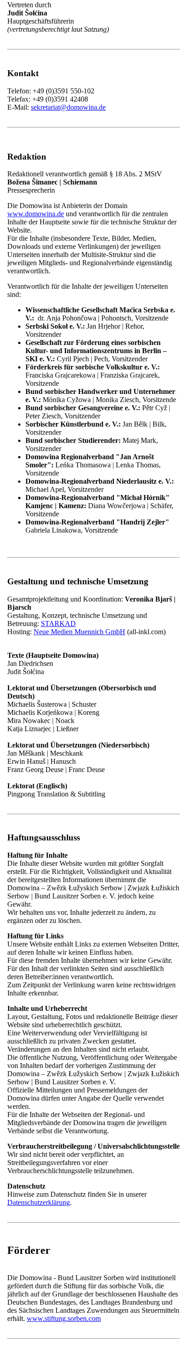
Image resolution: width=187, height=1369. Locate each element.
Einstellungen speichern (135, 620)
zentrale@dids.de (55, 1020)
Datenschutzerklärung (38, 629)
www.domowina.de (35, 214)
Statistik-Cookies (58, 603)
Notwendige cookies (64, 594)
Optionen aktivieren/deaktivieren (53, 620)
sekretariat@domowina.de (68, 107)
